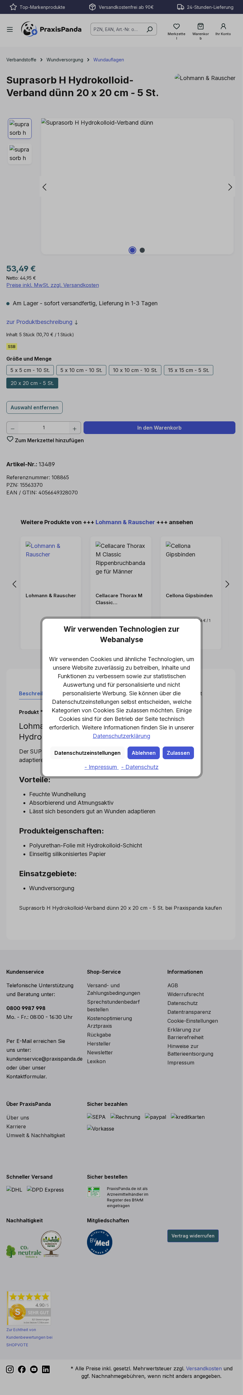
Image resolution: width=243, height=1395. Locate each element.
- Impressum (101, 767)
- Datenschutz (140, 767)
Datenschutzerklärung (121, 736)
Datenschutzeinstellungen (87, 753)
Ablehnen (144, 753)
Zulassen (178, 753)
